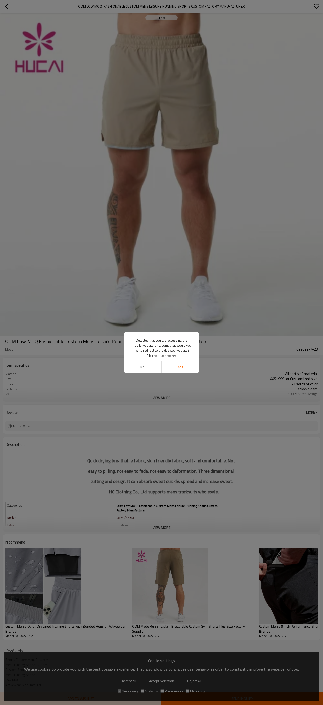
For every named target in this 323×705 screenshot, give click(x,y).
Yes (180, 367)
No (142, 367)
